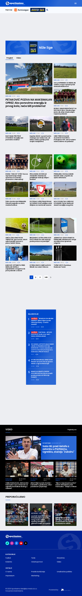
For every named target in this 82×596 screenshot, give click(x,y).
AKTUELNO (34, 513)
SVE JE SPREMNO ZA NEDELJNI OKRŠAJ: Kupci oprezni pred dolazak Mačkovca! (65, 84)
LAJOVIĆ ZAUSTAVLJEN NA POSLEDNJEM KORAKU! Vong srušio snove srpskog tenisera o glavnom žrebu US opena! (41, 520)
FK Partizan (46, 443)
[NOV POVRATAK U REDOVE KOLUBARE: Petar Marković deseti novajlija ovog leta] (65, 189)
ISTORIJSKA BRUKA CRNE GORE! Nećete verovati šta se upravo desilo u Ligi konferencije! (42, 362)
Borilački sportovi (9, 479)
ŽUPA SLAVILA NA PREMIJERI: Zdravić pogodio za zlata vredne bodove (16, 203)
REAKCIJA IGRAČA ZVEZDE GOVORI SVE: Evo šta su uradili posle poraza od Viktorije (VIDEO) (41, 374)
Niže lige (8, 96)
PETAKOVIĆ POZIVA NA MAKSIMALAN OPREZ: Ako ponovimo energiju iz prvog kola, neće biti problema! (29, 103)
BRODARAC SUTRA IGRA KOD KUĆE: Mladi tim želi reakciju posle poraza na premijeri (40, 239)
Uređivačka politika (64, 572)
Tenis (33, 558)
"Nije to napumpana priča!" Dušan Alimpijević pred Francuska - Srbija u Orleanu (66, 484)
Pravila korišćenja (38, 572)
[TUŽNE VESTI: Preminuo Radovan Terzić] (65, 253)
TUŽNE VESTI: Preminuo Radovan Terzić (62, 266)
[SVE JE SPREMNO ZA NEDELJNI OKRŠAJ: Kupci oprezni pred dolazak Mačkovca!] (65, 70)
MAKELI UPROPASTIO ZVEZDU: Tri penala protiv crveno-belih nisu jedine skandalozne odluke (64, 520)
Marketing (35, 576)
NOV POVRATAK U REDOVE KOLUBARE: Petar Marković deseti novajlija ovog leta (64, 203)
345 (46, 277)
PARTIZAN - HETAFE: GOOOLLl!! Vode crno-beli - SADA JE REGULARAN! (41, 334)
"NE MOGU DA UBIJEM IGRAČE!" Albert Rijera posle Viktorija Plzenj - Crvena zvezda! (42, 321)
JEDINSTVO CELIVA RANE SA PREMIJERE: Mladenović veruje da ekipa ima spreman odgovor (65, 240)
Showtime (61, 558)
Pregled (9, 58)
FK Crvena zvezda (34, 479)
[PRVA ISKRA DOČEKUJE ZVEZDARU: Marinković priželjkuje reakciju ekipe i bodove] (41, 161)
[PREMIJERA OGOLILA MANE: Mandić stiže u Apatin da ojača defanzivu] (65, 161)
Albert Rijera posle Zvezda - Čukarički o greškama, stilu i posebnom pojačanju (41, 484)
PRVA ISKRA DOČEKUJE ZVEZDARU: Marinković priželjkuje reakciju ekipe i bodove (39, 176)
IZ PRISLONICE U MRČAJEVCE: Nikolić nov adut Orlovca (40, 266)
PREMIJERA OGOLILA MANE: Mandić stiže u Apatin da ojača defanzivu (64, 176)
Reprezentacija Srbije (61, 479)
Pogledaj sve (72, 429)
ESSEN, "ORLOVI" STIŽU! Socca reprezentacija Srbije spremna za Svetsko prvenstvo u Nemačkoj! (17, 176)
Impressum (10, 576)
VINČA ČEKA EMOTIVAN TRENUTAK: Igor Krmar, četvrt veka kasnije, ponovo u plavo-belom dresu (16, 240)
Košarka (9, 562)
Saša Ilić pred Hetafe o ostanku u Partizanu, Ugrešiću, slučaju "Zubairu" (58, 449)
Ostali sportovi (37, 562)
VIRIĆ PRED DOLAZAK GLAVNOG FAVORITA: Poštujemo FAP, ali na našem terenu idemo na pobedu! (65, 138)
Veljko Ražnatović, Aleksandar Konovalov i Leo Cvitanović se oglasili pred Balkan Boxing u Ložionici (17, 485)
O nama (9, 572)
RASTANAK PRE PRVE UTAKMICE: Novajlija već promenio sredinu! (14, 138)
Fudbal (8, 558)
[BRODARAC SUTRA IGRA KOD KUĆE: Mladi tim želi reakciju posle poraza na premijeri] (41, 225)
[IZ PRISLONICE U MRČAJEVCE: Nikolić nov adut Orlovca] (41, 253)
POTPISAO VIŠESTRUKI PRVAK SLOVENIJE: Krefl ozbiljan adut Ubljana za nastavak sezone (41, 203)
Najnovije (9, 10)
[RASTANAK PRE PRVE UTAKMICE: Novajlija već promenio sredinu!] (17, 123)
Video (18, 58)
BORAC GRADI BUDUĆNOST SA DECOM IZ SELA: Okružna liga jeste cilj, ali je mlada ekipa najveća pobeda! (65, 111)
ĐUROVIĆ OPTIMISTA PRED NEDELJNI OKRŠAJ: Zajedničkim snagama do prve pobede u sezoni (15, 268)
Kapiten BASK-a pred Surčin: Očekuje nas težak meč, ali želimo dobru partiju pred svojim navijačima (40, 138)
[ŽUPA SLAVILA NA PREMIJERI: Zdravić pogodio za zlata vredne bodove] (17, 189)
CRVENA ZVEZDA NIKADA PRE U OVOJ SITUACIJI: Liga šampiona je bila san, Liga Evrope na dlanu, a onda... (17, 520)
